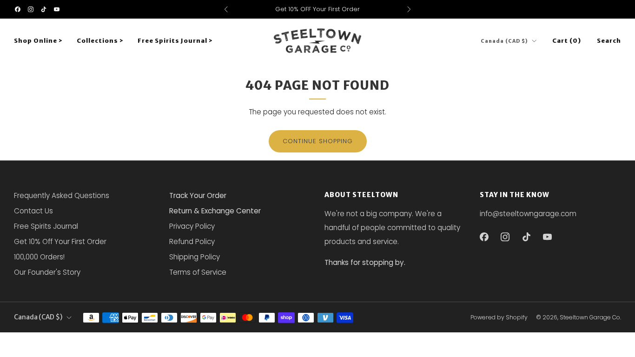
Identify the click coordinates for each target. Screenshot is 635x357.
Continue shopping (318, 141)
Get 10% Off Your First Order (60, 241)
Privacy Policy (192, 226)
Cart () (566, 41)
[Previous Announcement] (226, 9)
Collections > (100, 41)
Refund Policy (192, 241)
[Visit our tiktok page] (43, 9)
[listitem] (318, 9)
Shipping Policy (194, 257)
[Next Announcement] (409, 9)
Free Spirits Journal (46, 226)
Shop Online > (38, 41)
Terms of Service (197, 272)
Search (609, 41)
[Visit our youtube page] (56, 9)
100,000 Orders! (39, 257)
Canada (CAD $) (504, 41)
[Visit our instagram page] (30, 9)
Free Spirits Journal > (175, 41)
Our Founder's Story (47, 272)
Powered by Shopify (499, 317)
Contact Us (33, 211)
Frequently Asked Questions (61, 195)
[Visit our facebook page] (17, 9)
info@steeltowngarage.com (528, 213)
